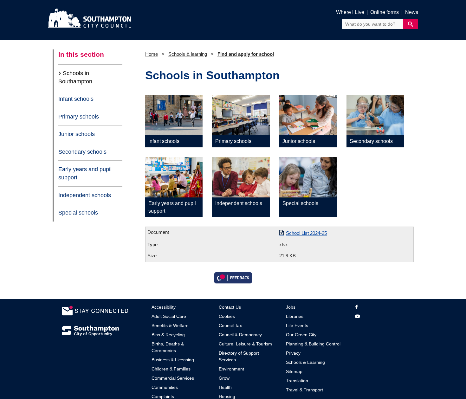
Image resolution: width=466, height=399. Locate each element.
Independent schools (84, 195)
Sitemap (294, 371)
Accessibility (164, 307)
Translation (297, 380)
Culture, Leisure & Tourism (245, 343)
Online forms (384, 12)
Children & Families (171, 368)
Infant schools (76, 99)
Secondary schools (82, 152)
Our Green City (301, 334)
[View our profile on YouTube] (379, 316)
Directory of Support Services (239, 356)
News (411, 12)
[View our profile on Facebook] (379, 307)
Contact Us (230, 307)
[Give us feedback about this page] (233, 277)
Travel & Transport (304, 389)
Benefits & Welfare (170, 325)
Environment (231, 368)
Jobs (290, 307)
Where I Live (350, 12)
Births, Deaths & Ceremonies (168, 347)
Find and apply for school (245, 54)
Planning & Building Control (313, 343)
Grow (224, 378)
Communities (165, 387)
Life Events (297, 325)
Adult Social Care (169, 316)
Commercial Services (173, 378)
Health (225, 387)
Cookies (227, 316)
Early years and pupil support (85, 173)
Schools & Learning (305, 362)
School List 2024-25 (306, 233)
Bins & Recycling (168, 334)
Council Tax (230, 325)
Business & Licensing (173, 359)
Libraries (294, 316)
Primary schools (78, 116)
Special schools (78, 212)
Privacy (293, 353)
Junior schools (76, 134)
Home (151, 54)
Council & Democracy (240, 334)
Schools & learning (187, 54)
